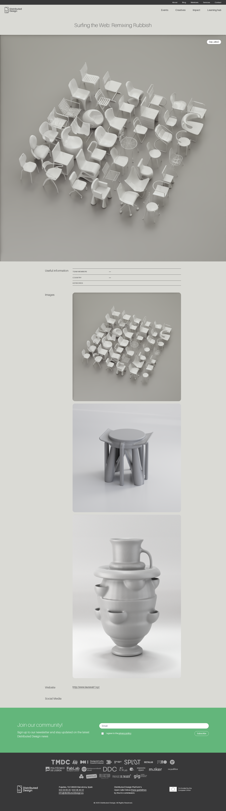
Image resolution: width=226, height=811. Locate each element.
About (174, 2)
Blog (184, 2)
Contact (218, 2)
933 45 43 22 (78, 790)
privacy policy (125, 733)
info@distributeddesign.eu (71, 793)
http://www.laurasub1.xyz (86, 687)
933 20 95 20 (65, 790)
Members (194, 2)
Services (206, 2)
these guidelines (138, 790)
